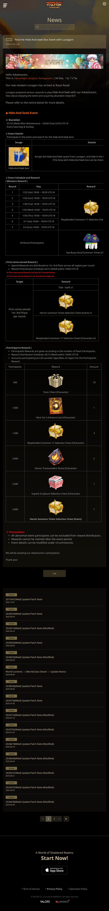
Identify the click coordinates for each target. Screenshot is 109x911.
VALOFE (45, 902)
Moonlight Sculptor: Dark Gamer (55, 5)
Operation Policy (78, 888)
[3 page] (66, 819)
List (54, 573)
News (54, 20)
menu (5, 5)
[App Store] (54, 870)
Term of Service (31, 888)
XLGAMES (62, 902)
